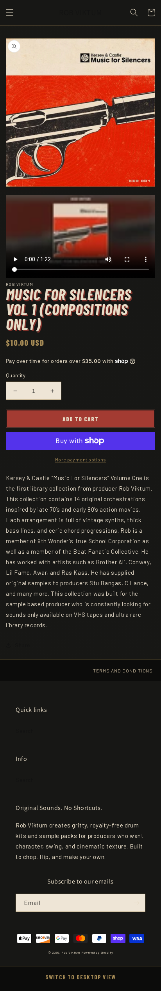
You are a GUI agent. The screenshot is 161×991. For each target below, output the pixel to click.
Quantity (15, 375)
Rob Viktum (70, 952)
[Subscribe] (136, 903)
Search (25, 730)
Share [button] (22, 645)
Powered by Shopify (97, 952)
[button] (9, 12)
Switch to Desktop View (80, 976)
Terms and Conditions (123, 670)
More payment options (80, 459)
